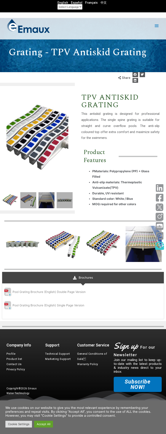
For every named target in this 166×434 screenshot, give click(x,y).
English (62, 2)
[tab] (83, 277)
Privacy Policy (15, 369)
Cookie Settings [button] (18, 424)
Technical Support (57, 353)
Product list (14, 359)
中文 (104, 2)
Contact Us (14, 364)
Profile (10, 353)
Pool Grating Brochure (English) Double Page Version (49, 292)
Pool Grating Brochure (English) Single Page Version (48, 305)
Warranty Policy (87, 364)
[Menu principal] (157, 26)
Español (76, 2)
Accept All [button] (43, 424)
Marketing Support (58, 359)
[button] (135, 74)
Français (91, 2)
